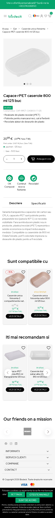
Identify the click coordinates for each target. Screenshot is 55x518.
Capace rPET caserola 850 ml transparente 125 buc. (15, 374)
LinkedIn (16, 444)
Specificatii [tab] (38, 203)
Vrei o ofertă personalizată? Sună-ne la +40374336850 (27, 4)
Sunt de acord (27, 500)
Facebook (6, 444)
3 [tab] (31, 84)
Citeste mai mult (39, 494)
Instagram (11, 444)
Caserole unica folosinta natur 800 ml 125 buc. (40, 298)
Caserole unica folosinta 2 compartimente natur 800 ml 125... (15, 298)
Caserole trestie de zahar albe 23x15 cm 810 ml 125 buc (40, 374)
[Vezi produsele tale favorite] (45, 15)
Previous (8, 372)
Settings (16, 494)
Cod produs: (9, 110)
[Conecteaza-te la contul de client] (41, 15)
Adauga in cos (43, 158)
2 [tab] (28, 84)
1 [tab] (25, 84)
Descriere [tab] (15, 203)
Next (47, 372)
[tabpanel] (27, 62)
